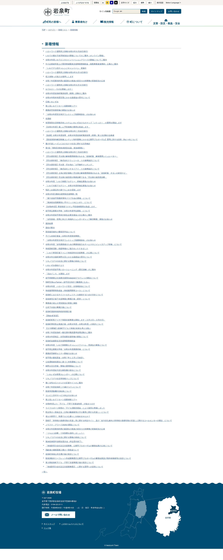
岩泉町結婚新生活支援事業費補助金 (60, 340)
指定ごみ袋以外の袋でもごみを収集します (63, 189)
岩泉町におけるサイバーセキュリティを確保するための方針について (74, 294)
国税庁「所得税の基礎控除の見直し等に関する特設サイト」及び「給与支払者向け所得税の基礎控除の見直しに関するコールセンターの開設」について (109, 420)
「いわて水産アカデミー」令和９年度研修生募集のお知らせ (71, 185)
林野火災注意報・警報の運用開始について (63, 366)
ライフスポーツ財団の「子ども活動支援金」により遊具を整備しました (75, 408)
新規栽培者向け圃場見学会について (60, 231)
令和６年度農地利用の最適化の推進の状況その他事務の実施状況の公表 (75, 429)
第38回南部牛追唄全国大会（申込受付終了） (64, 441)
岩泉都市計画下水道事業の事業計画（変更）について (68, 298)
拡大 (135, 2)
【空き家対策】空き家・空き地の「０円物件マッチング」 (70, 164)
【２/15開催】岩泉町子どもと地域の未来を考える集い (68, 328)
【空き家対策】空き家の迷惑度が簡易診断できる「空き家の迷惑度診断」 (76, 177)
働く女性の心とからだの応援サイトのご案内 (64, 382)
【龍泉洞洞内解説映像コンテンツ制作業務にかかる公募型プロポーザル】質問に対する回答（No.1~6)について (92, 139)
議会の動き (50, 227)
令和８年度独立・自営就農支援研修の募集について (67, 336)
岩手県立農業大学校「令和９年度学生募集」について (68, 210)
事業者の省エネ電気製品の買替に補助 (61, 303)
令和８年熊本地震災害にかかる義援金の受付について (68, 97)
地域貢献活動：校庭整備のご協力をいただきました (67, 248)
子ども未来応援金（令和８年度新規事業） (63, 236)
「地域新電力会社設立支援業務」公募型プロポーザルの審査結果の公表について (79, 445)
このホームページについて (72, 523)
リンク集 (47, 528)
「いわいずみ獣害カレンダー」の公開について (65, 374)
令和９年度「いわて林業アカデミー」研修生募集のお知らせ (71, 181)
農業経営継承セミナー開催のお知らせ (61, 353)
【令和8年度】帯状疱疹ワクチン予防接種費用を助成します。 (71, 206)
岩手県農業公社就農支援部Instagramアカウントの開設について (72, 278)
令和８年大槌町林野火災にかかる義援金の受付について (69, 257)
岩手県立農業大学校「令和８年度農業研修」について (68, 349)
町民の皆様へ (53, 21)
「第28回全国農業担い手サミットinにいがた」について (69, 202)
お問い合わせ (173, 11)
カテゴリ (52, 29)
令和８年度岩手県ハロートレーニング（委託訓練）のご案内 (71, 269)
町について (136, 21)
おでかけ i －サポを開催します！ (59, 89)
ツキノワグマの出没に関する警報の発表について (66, 261)
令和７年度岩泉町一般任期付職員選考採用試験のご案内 (69, 332)
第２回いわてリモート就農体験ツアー (61, 399)
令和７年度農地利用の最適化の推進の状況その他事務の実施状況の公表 (75, 80)
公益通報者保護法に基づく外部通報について (64, 361)
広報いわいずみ (52, 101)
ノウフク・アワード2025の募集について (62, 424)
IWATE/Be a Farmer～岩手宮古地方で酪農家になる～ (68, 282)
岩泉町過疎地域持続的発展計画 (59, 311)
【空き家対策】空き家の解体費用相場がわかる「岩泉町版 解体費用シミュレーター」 (82, 156)
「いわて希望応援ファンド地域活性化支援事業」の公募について (72, 252)
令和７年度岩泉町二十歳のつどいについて (63, 387)
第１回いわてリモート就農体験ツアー (61, 106)
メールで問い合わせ (60, 514)
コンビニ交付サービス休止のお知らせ (61, 395)
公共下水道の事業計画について (59, 307)
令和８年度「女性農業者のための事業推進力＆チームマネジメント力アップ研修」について (84, 244)
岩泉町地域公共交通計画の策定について (62, 454)
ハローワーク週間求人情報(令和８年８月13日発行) (67, 72)
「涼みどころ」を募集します (58, 273)
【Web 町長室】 (52, 315)
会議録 (48, 118)
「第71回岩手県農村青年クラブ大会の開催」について (68, 198)
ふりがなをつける (82, 2)
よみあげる (65, 2)
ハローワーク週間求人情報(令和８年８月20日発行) (67, 51)
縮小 (150, 2)
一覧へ (44, 471)
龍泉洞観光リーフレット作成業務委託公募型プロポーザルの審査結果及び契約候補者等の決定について (88, 458)
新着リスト (63, 29)
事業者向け (81, 21)
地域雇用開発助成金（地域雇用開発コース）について (68, 290)
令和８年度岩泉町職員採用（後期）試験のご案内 (66, 93)
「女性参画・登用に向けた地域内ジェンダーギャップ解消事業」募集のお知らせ (79, 219)
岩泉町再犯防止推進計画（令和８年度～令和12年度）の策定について (74, 324)
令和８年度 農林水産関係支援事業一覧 (62, 194)
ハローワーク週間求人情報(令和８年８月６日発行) (67, 85)
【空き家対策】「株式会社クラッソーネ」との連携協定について (72, 160)
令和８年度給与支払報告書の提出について (63, 370)
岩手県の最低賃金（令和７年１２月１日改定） (65, 357)
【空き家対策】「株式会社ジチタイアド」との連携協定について (72, 168)
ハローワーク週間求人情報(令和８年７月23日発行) (67, 152)
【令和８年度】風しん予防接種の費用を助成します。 (68, 126)
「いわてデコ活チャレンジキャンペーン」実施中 (66, 68)
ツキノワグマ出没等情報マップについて (62, 378)
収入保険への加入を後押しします (59, 76)
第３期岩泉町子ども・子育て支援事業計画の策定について (70, 462)
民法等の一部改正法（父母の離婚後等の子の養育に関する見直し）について (77, 412)
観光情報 (109, 21)
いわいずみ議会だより (55, 265)
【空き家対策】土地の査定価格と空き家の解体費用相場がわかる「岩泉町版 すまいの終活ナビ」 (86, 173)
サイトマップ (156, 11)
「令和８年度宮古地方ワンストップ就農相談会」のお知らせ (71, 114)
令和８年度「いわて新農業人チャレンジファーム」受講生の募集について (76, 345)
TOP (44, 29)
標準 (142, 2)
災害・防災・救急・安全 (166, 23)
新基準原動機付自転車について (59, 391)
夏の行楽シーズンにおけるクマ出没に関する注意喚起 (68, 143)
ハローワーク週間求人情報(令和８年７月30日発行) (67, 131)
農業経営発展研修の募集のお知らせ (60, 110)
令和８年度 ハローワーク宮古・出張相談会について (68, 286)
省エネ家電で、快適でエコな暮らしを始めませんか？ (68, 416)
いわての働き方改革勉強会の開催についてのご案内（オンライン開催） (75, 55)
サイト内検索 (105, 11)
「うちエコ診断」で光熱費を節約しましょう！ (65, 433)
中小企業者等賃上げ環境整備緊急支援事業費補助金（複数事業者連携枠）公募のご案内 (82, 64)
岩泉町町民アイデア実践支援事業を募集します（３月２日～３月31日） (75, 319)
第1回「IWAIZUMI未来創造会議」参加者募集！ (65, 147)
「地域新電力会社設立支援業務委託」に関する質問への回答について (74, 466)
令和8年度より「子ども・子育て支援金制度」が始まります (70, 403)
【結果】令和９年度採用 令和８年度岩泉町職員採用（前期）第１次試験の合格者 (80, 135)
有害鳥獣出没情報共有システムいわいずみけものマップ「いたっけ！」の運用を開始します (84, 122)
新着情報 (74, 29)
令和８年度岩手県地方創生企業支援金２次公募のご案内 (69, 215)
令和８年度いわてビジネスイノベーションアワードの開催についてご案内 (76, 59)
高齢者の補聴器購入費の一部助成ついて (62, 449)
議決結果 (49, 223)
